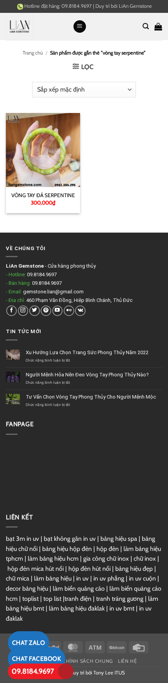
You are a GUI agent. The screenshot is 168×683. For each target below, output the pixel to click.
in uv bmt (121, 608)
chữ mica (17, 578)
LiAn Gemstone (135, 6)
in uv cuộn (142, 578)
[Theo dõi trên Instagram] (23, 310)
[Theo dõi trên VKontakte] (80, 310)
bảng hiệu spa (118, 538)
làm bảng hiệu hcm (53, 558)
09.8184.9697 (33, 671)
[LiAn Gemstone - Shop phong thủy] (36, 26)
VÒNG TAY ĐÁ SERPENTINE (43, 195)
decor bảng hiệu (27, 588)
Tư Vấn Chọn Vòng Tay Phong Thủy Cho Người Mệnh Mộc (91, 397)
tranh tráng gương (119, 598)
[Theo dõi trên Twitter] (34, 310)
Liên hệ (127, 661)
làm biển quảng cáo (79, 588)
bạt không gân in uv (70, 538)
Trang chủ (33, 53)
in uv (82, 578)
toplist (30, 598)
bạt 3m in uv (22, 538)
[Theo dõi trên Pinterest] (46, 310)
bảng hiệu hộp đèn (67, 548)
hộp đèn (108, 548)
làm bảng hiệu (52, 578)
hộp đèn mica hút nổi (35, 568)
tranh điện (77, 598)
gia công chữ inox (106, 558)
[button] (79, 26)
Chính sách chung (88, 661)
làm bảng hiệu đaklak (77, 608)
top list (52, 598)
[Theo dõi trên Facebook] (11, 310)
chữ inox (145, 558)
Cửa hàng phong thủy (72, 266)
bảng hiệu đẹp (134, 568)
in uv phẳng (108, 578)
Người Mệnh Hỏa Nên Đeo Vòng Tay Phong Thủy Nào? (87, 375)
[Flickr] (69, 310)
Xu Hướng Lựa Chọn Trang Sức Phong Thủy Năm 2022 (87, 352)
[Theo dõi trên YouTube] (57, 310)
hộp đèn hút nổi (89, 568)
